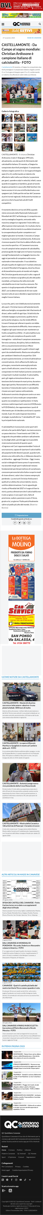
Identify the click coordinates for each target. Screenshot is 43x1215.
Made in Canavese (34, 38)
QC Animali (21, 1153)
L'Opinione (12, 1157)
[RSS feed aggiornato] (3, 1179)
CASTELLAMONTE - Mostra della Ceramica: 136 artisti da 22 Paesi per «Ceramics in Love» (21, 824)
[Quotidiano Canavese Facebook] (12, 1179)
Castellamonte (7, 67)
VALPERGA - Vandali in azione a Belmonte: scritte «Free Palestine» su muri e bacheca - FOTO (27, 1076)
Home (4, 1150)
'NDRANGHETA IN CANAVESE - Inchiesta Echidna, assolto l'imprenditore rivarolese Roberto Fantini (27, 1097)
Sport (4, 1157)
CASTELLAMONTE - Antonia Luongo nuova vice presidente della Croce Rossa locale (20, 784)
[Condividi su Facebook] (15, 523)
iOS (30, 1141)
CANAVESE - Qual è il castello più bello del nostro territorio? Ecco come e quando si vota (21, 986)
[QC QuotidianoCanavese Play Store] (4, 1190)
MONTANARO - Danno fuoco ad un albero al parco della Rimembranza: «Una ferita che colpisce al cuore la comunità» (27, 1056)
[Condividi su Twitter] (19, 523)
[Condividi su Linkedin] (24, 523)
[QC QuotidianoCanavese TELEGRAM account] (30, 1179)
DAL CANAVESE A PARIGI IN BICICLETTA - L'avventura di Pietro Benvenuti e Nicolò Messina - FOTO (21, 1028)
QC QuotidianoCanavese (22, 1201)
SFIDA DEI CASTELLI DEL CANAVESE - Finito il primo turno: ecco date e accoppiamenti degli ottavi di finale (21, 905)
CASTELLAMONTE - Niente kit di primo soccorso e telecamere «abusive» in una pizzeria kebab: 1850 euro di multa (19, 705)
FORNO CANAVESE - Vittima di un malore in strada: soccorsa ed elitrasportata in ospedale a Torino (27, 1107)
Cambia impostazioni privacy (22, 1170)
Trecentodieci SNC (17, 1210)
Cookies (26, 1166)
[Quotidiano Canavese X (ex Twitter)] (7, 1179)
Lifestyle (28, 1150)
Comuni (21, 1157)
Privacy (18, 1166)
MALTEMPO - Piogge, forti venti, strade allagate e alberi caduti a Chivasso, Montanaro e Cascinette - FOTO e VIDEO (26, 1087)
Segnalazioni (30, 1157)
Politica (19, 1150)
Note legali (6, 1170)
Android (36, 1141)
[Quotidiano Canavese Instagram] (16, 1179)
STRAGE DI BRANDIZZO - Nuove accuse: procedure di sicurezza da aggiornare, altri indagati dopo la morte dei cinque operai (27, 1066)
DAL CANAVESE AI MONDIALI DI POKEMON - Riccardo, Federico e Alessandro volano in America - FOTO (21, 945)
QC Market (32, 1153)
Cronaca (11, 1150)
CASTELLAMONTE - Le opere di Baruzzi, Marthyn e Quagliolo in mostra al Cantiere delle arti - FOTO (20, 745)
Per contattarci (7, 1166)
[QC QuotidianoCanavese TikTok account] (25, 1179)
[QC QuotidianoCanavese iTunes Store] (10, 1190)
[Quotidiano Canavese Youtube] (21, 1179)
